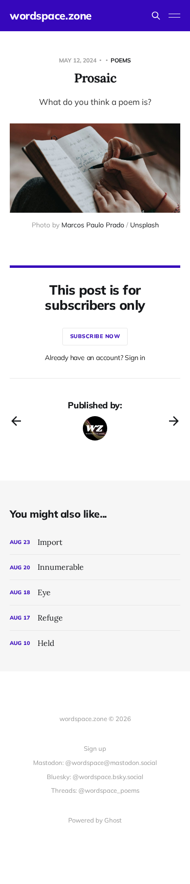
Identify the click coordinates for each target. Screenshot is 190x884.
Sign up (95, 748)
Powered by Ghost (95, 820)
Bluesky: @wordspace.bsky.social (95, 777)
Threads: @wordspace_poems (95, 790)
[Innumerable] (95, 567)
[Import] (95, 542)
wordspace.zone (51, 15)
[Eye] (95, 592)
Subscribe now (95, 336)
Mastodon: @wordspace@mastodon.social (95, 762)
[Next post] (174, 421)
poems (121, 60)
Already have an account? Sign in (95, 357)
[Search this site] (156, 15)
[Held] (95, 643)
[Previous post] (16, 421)
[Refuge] (95, 617)
